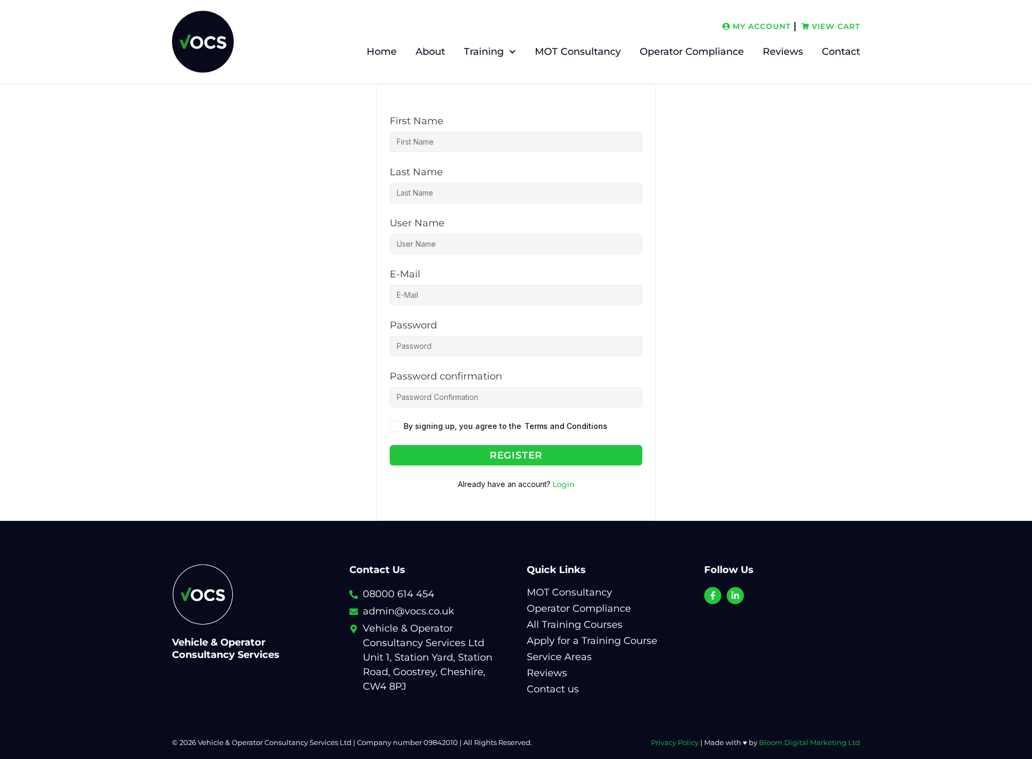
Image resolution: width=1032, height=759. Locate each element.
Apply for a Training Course (592, 640)
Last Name (416, 172)
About (430, 52)
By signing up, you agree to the (505, 426)
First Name (416, 121)
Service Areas (559, 656)
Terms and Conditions (566, 426)
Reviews (783, 52)
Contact (841, 52)
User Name (417, 223)
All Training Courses (574, 624)
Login (564, 484)
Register (516, 455)
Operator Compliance (692, 52)
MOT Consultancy (578, 52)
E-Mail (405, 274)
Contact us (553, 689)
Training (484, 52)
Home (382, 52)
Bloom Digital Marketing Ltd (809, 743)
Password (413, 325)
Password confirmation (446, 376)
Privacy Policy (675, 743)
